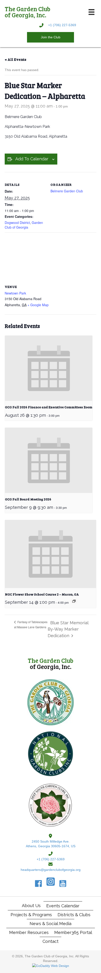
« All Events (15, 59)
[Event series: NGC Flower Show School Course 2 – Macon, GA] (74, 601)
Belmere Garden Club (66, 191)
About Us (31, 905)
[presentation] (48, 368)
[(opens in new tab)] (50, 702)
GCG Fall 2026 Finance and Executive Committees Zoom (48, 407)
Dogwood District (17, 222)
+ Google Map (38, 304)
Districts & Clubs (74, 914)
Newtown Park (15, 293)
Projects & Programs (31, 914)
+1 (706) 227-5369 (62, 25)
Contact (50, 941)
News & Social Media (50, 923)
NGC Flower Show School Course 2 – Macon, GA (42, 594)
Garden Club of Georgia (24, 225)
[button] (50, 37)
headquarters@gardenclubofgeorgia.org (51, 870)
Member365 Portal (73, 932)
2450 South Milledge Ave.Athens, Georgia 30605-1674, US (50, 844)
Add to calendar (31, 158)
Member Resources (29, 932)
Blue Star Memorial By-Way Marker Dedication (68, 629)
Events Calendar (62, 905)
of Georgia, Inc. (50, 663)
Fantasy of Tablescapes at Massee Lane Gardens (30, 624)
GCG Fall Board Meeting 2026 (28, 499)
